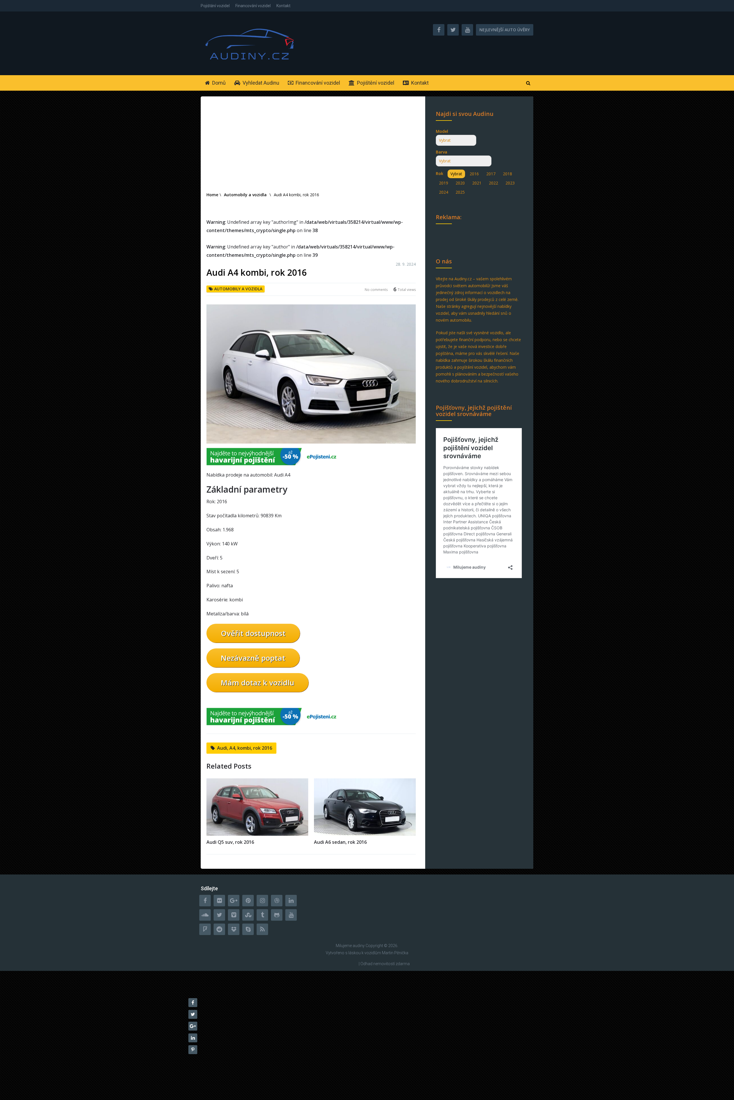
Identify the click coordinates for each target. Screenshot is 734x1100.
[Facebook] (205, 900)
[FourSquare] (205, 929)
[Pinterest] (248, 900)
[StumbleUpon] (248, 915)
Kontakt (283, 5)
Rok (439, 173)
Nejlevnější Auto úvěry (504, 29)
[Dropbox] (233, 929)
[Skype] (248, 929)
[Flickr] (219, 900)
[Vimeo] (233, 915)
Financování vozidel (253, 5)
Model (442, 131)
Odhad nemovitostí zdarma (385, 963)
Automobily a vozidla (238, 288)
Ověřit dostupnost (253, 633)
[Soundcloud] (205, 915)
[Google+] (233, 900)
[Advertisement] (311, 148)
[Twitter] (219, 915)
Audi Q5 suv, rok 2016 (230, 842)
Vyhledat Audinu (260, 83)
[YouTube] (291, 915)
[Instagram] (262, 900)
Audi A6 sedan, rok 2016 (340, 842)
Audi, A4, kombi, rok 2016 (244, 748)
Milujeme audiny (350, 945)
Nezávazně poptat (253, 658)
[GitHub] (276, 915)
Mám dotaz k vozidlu (257, 682)
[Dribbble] (276, 900)
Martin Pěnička (395, 953)
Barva (441, 152)
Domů (218, 83)
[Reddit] (219, 929)
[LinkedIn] (291, 900)
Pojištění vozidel (215, 5)
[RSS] (262, 929)
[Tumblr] (262, 915)
